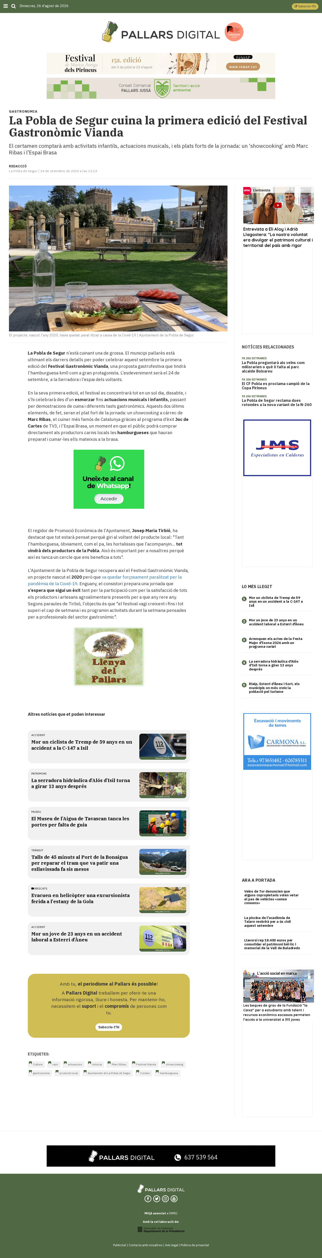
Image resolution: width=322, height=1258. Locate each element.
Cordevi (145, 1073)
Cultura (37, 1064)
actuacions (75, 1064)
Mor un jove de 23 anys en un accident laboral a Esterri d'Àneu (76, 937)
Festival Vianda (146, 1064)
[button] (305, 6)
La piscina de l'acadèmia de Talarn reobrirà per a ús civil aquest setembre (267, 921)
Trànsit (37, 850)
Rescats (40, 888)
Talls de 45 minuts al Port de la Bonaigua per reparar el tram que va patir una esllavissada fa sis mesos (79, 863)
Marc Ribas (119, 1064)
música (97, 1064)
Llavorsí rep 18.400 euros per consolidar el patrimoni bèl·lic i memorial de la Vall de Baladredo (272, 944)
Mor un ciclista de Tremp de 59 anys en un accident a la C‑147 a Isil (276, 601)
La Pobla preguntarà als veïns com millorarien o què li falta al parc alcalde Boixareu (273, 366)
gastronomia (41, 1073)
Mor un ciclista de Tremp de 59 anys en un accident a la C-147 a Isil (81, 745)
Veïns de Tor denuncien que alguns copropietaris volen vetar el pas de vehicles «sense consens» (271, 897)
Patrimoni (39, 773)
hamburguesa (169, 1073)
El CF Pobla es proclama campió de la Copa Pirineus (276, 385)
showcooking (174, 1064)
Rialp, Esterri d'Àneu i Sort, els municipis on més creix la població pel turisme (274, 688)
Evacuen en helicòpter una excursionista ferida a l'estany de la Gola (80, 898)
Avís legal (171, 1245)
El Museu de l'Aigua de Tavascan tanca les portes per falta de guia (80, 821)
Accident (38, 735)
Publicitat (119, 1245)
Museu (36, 811)
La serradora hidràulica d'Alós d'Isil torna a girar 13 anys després (80, 783)
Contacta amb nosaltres (145, 1245)
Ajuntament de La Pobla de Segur (109, 1073)
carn (55, 1064)
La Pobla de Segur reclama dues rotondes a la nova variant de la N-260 (277, 402)
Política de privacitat (195, 1245)
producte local (69, 1073)
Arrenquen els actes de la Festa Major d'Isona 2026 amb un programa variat (275, 642)
